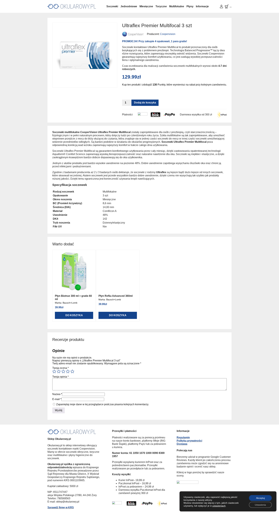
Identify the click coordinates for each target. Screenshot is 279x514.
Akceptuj (260, 498)
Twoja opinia (60, 376)
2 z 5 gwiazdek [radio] (59, 371)
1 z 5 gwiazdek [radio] (54, 371)
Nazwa (57, 394)
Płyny (189, 6)
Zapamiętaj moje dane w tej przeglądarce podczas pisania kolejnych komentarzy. (102, 404)
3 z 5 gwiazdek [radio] (63, 371)
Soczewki (112, 6)
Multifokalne (176, 6)
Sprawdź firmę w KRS (60, 507)
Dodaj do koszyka (145, 102)
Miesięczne (146, 6)
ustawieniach (219, 505)
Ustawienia (260, 504)
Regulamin (183, 437)
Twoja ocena (60, 368)
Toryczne (161, 6)
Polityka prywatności (189, 440)
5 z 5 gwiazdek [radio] (72, 371)
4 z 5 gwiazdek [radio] (68, 371)
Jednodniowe (128, 6)
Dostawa (182, 444)
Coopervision (167, 34)
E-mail (56, 399)
